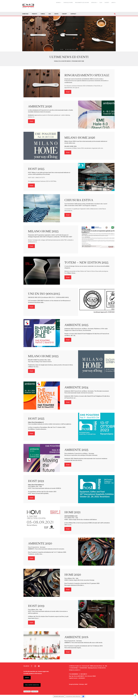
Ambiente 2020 (40, 543)
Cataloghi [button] (93, 2)
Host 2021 (36, 481)
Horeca (43, 13)
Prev (24, 33)
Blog (101, 2)
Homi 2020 (72, 575)
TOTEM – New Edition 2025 (86, 262)
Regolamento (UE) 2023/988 (82, 2)
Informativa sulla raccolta (59, 696)
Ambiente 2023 (76, 450)
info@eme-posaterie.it (74, 670)
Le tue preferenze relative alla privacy (73, 696)
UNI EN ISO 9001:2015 (44, 294)
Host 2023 (36, 419)
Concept (64, 13)
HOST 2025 (36, 169)
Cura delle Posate (68, 2)
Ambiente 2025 (76, 325)
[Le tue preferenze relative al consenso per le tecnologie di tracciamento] (135, 695)
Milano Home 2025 (43, 356)
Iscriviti (27, 677)
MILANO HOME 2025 (43, 231)
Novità (56, 13)
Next (113, 33)
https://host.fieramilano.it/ (36, 422)
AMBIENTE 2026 (40, 106)
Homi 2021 (72, 512)
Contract (73, 13)
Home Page (25, 13)
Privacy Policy (27, 691)
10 (75, 49)
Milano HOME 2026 (79, 138)
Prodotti (34, 13)
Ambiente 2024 (76, 387)
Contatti (107, 2)
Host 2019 (36, 606)
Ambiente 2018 (76, 637)
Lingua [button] (113, 2)
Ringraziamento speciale (86, 75)
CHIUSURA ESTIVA (78, 200)
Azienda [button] (58, 2)
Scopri (68, 92)
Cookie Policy (35, 691)
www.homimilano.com (70, 516)
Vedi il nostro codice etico (32, 685)
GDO (50, 13)
